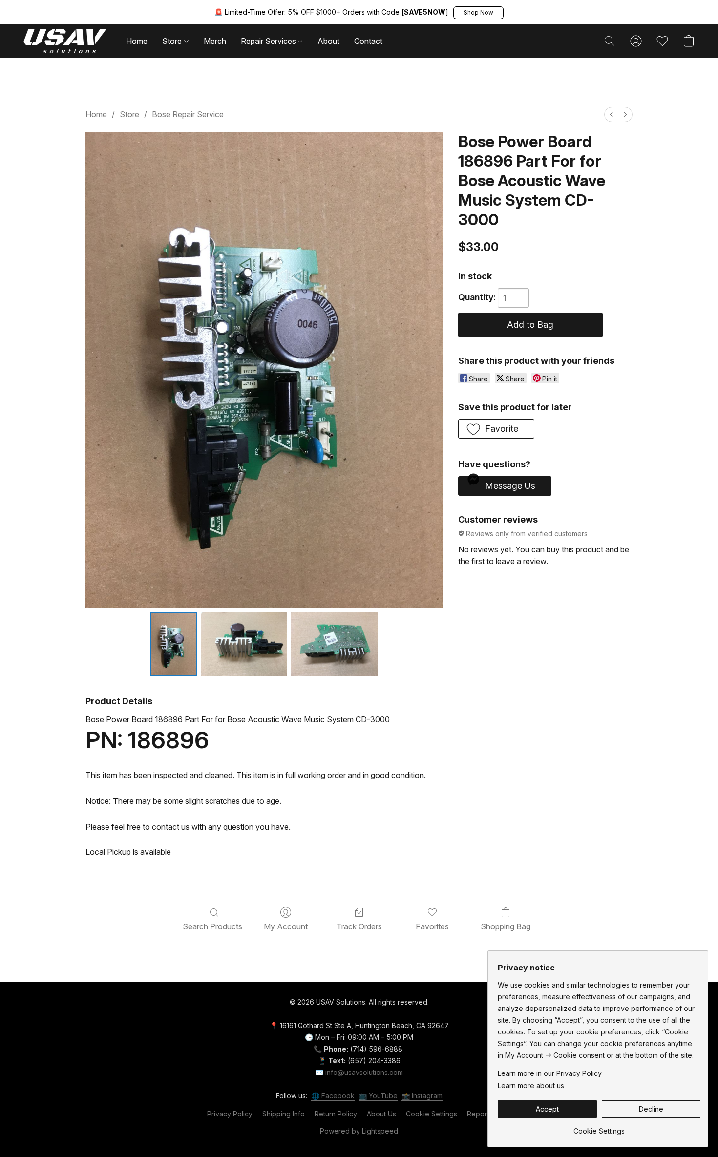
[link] (599, 1127)
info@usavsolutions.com (364, 1072)
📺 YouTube (378, 1096)
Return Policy (336, 1114)
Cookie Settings (431, 1114)
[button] (478, 12)
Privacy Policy (230, 1114)
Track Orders (359, 926)
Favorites (432, 926)
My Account (286, 926)
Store (173, 41)
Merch (215, 41)
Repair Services (269, 41)
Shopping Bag (505, 926)
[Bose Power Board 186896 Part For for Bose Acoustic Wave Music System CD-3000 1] (244, 644)
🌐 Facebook (333, 1096)
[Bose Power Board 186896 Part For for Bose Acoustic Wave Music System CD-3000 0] (173, 644)
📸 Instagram (422, 1096)
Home (137, 41)
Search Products (212, 926)
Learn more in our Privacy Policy (550, 1073)
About (328, 41)
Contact (368, 41)
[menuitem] (611, 114)
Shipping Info (283, 1114)
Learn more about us (531, 1085)
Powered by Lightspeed (359, 1131)
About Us (381, 1114)
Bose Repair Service (188, 114)
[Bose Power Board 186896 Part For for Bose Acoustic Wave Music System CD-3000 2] (334, 644)
